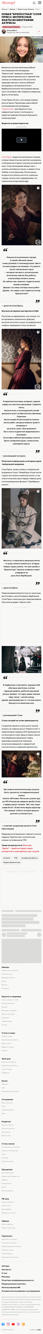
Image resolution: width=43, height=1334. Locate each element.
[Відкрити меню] (39, 2)
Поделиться (39, 31)
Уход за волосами (8, 1003)
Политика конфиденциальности (18, 1281)
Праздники (7, 1170)
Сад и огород (7, 1069)
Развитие (6, 1122)
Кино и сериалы (7, 1224)
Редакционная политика (14, 1284)
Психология (6, 1132)
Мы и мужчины (7, 1103)
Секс (3, 1106)
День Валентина (8, 1173)
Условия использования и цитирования (21, 1291)
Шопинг (4, 1051)
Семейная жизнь (8, 1110)
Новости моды (7, 1036)
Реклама (6, 1277)
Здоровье (5, 1018)
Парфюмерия (7, 1021)
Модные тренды (8, 1047)
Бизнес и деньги (8, 1125)
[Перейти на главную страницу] (8, 3)
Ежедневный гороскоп (10, 1257)
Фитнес (4, 1025)
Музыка (4, 985)
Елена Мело (12, 30)
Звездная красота (8, 978)
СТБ (15, 858)
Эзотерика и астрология (11, 1147)
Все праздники (7, 1191)
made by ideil (35, 1330)
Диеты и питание (8, 1014)
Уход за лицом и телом (10, 1000)
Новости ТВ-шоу (8, 1202)
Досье (4, 981)
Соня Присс (7, 157)
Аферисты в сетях (8, 1213)
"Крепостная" (8, 109)
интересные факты (29, 858)
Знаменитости (7, 974)
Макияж (4, 1007)
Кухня (4, 1081)
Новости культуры (8, 1228)
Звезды (5, 967)
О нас (4, 1273)
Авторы (5, 1266)
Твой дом (6, 1059)
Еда (3, 1088)
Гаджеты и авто (7, 1161)
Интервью (5, 988)
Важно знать (6, 1136)
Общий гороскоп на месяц (11, 1246)
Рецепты (5, 1084)
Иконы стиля (6, 1043)
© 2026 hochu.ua (8, 1330)
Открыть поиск (34, 3)
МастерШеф (6, 1209)
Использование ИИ (11, 1288)
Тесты (4, 1154)
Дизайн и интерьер (9, 1062)
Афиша (5, 1221)
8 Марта (5, 1180)
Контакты (6, 1270)
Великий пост (7, 1183)
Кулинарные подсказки (10, 1091)
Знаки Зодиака (7, 1254)
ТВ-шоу (5, 1199)
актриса (6, 858)
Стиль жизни (8, 1144)
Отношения (7, 1100)
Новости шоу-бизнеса (11, 27)
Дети (4, 1113)
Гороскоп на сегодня (9, 1239)
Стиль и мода (8, 1033)
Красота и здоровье (11, 997)
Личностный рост (8, 1128)
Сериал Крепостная (11, 862)
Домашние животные (10, 1066)
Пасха (4, 1187)
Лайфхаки (5, 1073)
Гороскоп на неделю (9, 1243)
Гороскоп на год (7, 1250)
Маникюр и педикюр (9, 1010)
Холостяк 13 (6, 1206)
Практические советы (10, 1040)
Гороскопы (7, 1236)
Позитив (5, 1158)
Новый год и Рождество (10, 1176)
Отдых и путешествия (10, 1151)
